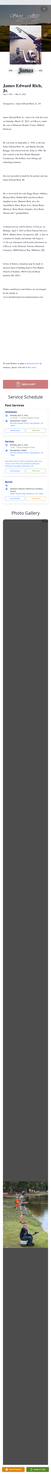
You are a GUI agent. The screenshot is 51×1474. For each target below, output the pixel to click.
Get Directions (15, 430)
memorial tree (33, 363)
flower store (31, 367)
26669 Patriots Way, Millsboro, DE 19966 (26, 493)
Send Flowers (36, 498)
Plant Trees (36, 430)
